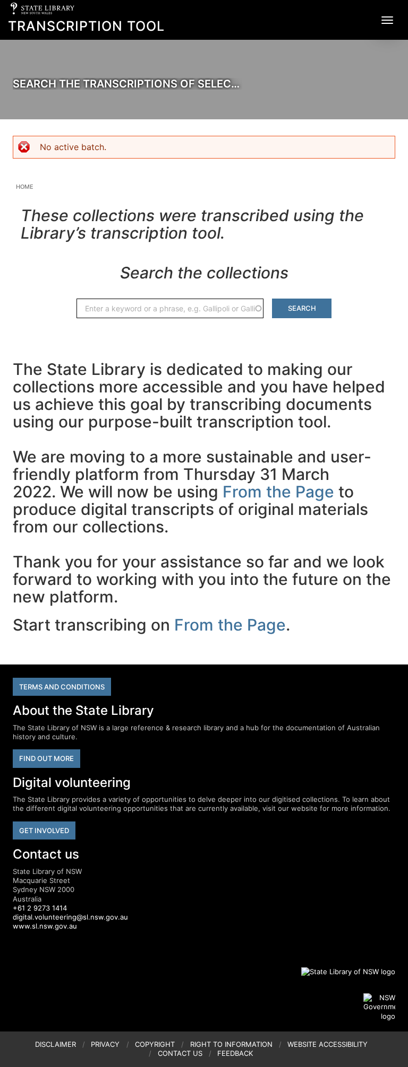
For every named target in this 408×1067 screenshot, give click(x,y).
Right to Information (231, 1044)
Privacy (105, 1044)
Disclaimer (55, 1044)
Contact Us (180, 1053)
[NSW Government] (379, 1007)
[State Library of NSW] (342, 971)
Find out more (46, 758)
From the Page (278, 491)
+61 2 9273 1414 (40, 908)
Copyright (155, 1044)
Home (24, 186)
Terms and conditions (62, 687)
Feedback (235, 1053)
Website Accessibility (327, 1044)
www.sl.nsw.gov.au (45, 926)
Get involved (44, 830)
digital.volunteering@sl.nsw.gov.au (70, 917)
